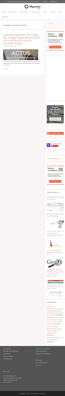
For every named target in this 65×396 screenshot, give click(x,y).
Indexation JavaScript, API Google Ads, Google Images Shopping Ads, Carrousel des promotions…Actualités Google (21, 39)
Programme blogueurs (43, 354)
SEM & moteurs (24, 12)
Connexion (45, 1)
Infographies (5, 17)
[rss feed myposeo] (55, 134)
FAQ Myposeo (7, 359)
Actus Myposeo (12, 12)
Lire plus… (6, 69)
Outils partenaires (41, 351)
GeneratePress (34, 393)
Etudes (45, 12)
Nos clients (6, 354)
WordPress (43, 393)
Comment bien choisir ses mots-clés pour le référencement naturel (55, 233)
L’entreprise (7, 349)
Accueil (3, 12)
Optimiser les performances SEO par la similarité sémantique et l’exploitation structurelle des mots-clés (55, 311)
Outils (60, 12)
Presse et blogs (8, 356)
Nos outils (39, 360)
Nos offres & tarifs (41, 363)
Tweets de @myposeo (54, 159)
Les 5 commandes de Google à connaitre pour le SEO (55, 252)
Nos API (38, 365)
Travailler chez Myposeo (11, 351)
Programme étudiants (43, 349)
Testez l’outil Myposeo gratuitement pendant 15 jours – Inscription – (23, 1)
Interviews (53, 12)
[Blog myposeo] (32, 7)
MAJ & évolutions (35, 12)
